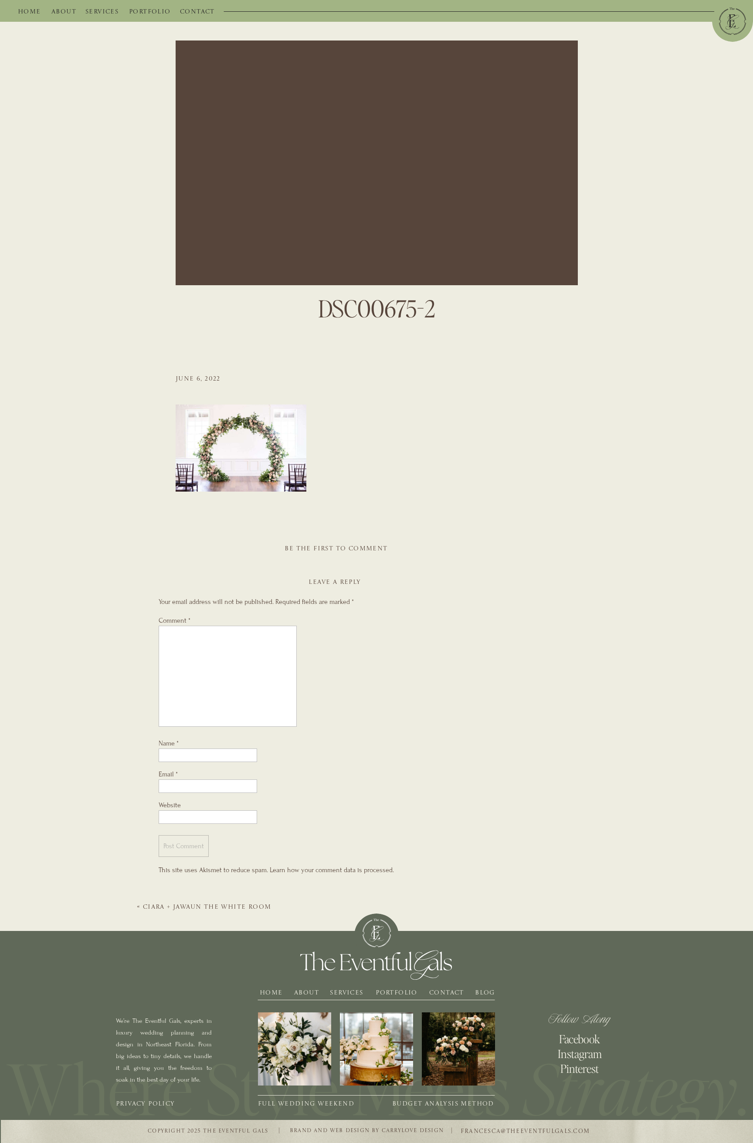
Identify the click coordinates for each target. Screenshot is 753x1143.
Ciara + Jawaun (207, 907)
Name (169, 743)
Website (170, 805)
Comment (174, 620)
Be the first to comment (336, 549)
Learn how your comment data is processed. (332, 870)
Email (168, 774)
